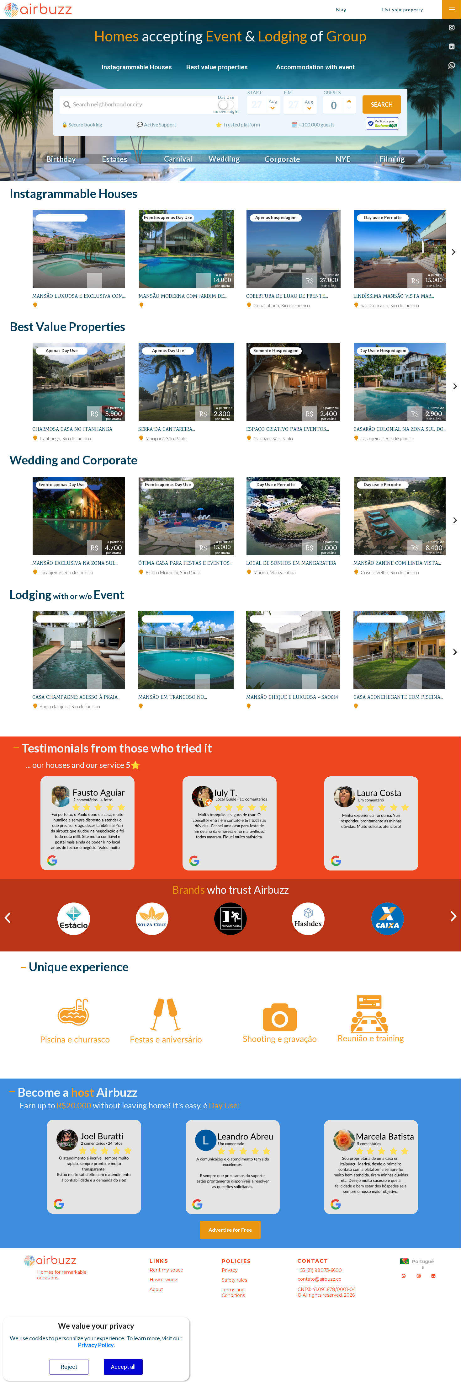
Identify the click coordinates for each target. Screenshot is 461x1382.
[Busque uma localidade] (67, 104)
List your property (402, 9)
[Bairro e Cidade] (35, 305)
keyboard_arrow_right (453, 252)
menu (452, 9)
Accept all (123, 1366)
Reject (69, 1366)
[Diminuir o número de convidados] (349, 108)
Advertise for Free (230, 1236)
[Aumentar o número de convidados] (349, 101)
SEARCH (382, 104)
